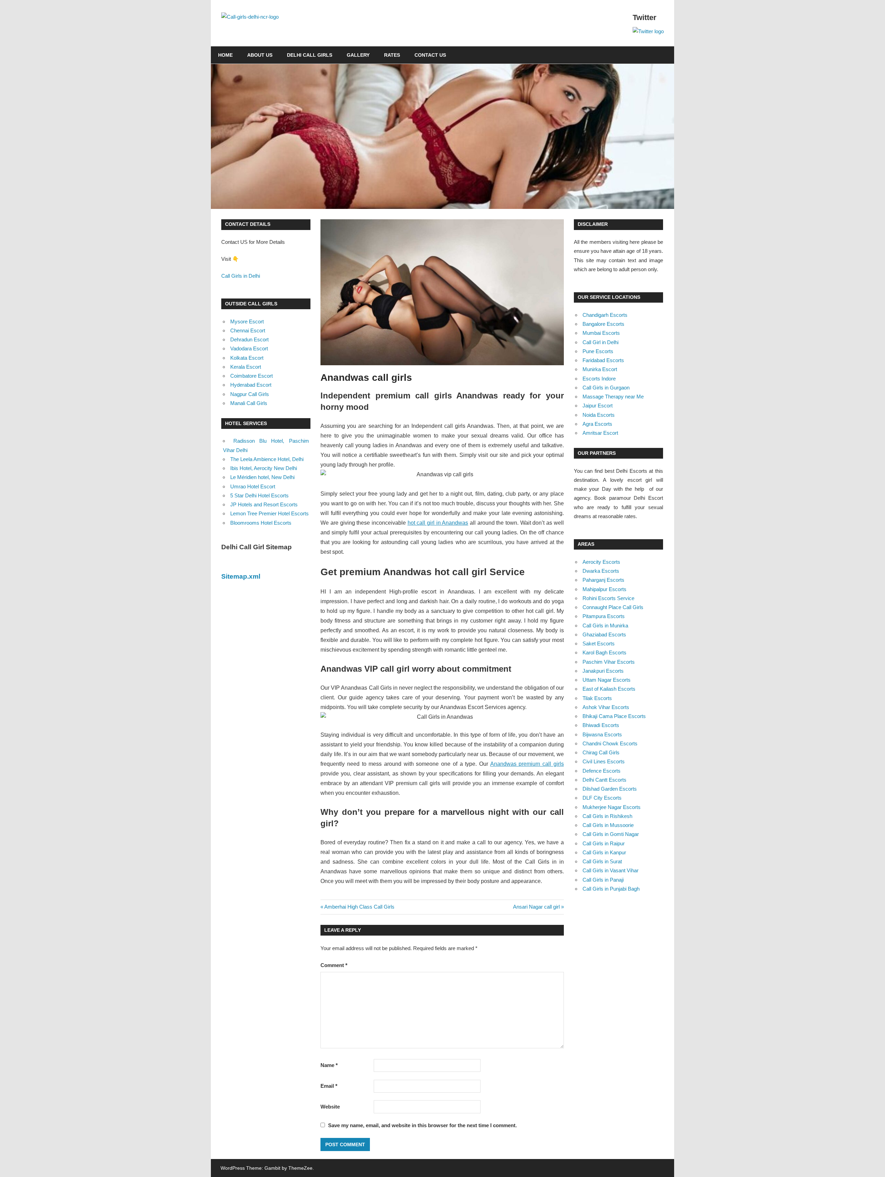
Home (225, 55)
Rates (392, 55)
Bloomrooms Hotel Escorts (260, 523)
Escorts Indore (599, 378)
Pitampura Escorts (604, 616)
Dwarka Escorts (601, 571)
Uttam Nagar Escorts (607, 680)
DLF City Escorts (602, 798)
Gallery (358, 55)
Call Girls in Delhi (240, 276)
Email (328, 1086)
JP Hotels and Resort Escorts (264, 504)
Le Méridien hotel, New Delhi (262, 477)
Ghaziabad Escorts (604, 634)
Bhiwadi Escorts (601, 725)
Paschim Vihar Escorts (609, 662)
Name (329, 1065)
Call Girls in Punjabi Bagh (611, 889)
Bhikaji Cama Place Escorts (614, 716)
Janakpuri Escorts (603, 671)
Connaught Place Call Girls (613, 607)
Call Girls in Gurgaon (606, 387)
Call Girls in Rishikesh (607, 816)
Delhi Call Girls (309, 55)
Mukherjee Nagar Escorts (612, 807)
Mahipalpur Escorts (604, 589)
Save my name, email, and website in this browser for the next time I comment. (422, 1125)
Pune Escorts (598, 351)
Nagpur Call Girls (249, 394)
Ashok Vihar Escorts (606, 707)
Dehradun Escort (249, 339)
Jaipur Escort (598, 405)
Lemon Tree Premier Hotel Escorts (269, 513)
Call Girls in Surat (602, 861)
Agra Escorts (597, 424)
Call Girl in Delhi (600, 342)
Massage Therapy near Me (613, 396)
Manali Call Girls (248, 403)
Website (330, 1107)
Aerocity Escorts (601, 562)
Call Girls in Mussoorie (608, 825)
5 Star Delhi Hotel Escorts (259, 495)
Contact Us (430, 55)
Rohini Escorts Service (608, 598)
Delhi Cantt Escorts (604, 780)
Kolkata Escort (246, 358)
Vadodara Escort (249, 348)
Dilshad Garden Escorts (610, 789)
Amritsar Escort (600, 433)
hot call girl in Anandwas (438, 523)
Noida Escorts (599, 415)
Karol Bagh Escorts (604, 652)
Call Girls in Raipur (604, 843)
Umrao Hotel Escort (252, 486)
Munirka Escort (600, 369)
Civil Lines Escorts (604, 761)
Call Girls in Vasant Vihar (611, 870)
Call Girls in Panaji (603, 880)
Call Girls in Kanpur (604, 852)
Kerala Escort (245, 367)
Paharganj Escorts (603, 580)
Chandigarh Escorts (605, 315)
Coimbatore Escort (251, 376)
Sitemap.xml (240, 576)
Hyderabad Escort (250, 385)
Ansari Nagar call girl (536, 907)
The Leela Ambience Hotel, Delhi (267, 459)
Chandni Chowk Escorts (610, 743)
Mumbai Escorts (601, 333)
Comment (333, 965)
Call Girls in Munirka (605, 625)
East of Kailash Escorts (609, 689)
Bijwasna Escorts (602, 734)
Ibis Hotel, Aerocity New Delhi (263, 468)
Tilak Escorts (597, 698)
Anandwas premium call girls (527, 764)
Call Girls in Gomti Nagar (611, 834)
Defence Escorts (602, 771)
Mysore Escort (247, 321)
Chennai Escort (247, 330)
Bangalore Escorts (603, 324)
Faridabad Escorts (603, 360)
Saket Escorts (599, 643)
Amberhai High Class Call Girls (359, 907)
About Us (259, 55)
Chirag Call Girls (601, 752)
